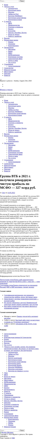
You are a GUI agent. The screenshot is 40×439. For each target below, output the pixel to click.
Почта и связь (13, 60)
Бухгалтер (11, 31)
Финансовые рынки (11, 40)
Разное (6, 412)
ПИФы (10, 423)
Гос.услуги (12, 62)
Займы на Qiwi (13, 14)
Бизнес (6, 339)
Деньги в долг (9, 6)
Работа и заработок (15, 36)
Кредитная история (15, 19)
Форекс (10, 42)
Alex (3, 193)
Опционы (11, 44)
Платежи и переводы (15, 27)
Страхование (8, 64)
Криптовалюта (13, 46)
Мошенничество (14, 25)
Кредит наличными (15, 358)
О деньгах (7, 21)
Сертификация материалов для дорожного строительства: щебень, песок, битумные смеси (20, 296)
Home (6, 5)
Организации (9, 47)
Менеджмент (8, 72)
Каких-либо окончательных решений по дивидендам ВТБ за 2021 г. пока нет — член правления (20, 281)
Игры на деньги (13, 34)
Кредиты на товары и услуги (18, 371)
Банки (10, 51)
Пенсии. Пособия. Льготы (17, 32)
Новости (7, 75)
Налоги (10, 29)
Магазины (11, 49)
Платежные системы (15, 57)
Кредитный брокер (15, 365)
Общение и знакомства (12, 397)
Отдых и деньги (9, 399)
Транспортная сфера (15, 59)
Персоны (7, 73)
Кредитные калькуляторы (17, 18)
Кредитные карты (14, 10)
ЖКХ (10, 23)
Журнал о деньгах (6, 90)
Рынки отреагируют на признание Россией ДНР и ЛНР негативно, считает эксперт (18, 286)
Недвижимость (9, 389)
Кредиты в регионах (15, 369)
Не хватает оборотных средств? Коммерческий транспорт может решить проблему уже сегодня (21, 303)
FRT (13, 438)
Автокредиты (13, 8)
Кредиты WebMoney (15, 16)
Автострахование (14, 66)
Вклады (7, 38)
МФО (10, 53)
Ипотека (11, 12)
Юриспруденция (10, 70)
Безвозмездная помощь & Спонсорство (17, 337)
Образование (8, 395)
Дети (6, 373)
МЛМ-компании (14, 55)
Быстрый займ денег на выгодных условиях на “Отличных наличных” (22, 321)
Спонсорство (8, 68)
